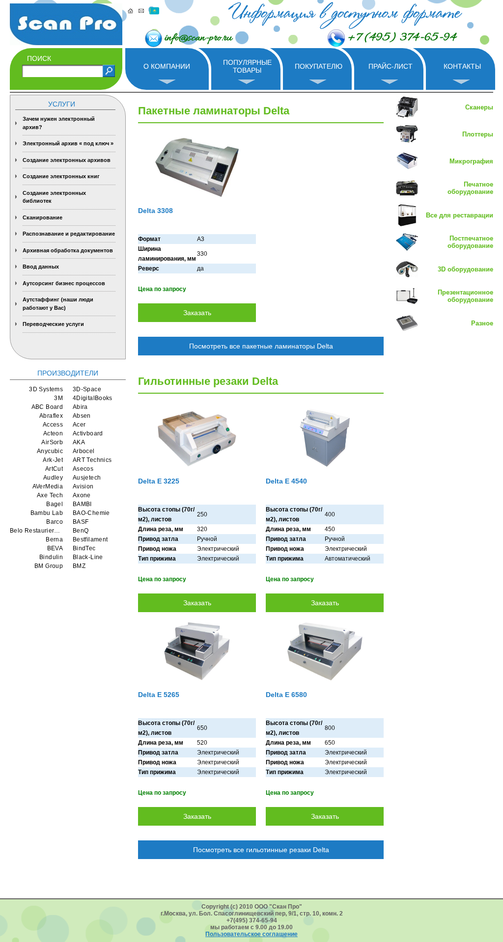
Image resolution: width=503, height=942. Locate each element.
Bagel (54, 504)
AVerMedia (47, 486)
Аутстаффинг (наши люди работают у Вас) (58, 303)
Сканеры (479, 107)
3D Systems (46, 389)
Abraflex (51, 415)
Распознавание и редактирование (69, 234)
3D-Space (87, 389)
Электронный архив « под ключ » (68, 143)
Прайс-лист (390, 66)
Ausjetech (87, 477)
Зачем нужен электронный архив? (59, 123)
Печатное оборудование (470, 188)
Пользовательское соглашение (251, 934)
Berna (54, 539)
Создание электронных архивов (67, 160)
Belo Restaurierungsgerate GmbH (36, 530)
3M (58, 398)
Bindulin (51, 557)
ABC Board (47, 407)
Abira (80, 407)
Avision (83, 486)
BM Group (48, 566)
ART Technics (92, 460)
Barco (54, 521)
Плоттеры (477, 134)
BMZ (79, 566)
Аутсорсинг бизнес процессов (64, 283)
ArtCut (54, 468)
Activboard (88, 433)
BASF (80, 521)
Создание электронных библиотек (54, 197)
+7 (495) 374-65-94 (401, 37)
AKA (79, 442)
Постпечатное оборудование (470, 242)
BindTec (84, 548)
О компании (166, 66)
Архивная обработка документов (68, 250)
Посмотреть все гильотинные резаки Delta (261, 850)
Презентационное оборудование (465, 296)
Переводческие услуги (53, 324)
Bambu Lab (46, 513)
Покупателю (318, 66)
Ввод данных (41, 266)
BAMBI (82, 504)
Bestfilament (90, 539)
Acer (79, 424)
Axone (82, 495)
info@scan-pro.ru (198, 38)
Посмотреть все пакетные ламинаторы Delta (261, 346)
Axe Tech (50, 495)
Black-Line (88, 557)
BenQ (80, 530)
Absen (82, 415)
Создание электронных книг (61, 176)
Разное (482, 323)
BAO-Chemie (91, 513)
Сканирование (42, 217)
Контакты (462, 66)
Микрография (471, 161)
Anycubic (50, 451)
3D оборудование (465, 269)
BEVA (55, 548)
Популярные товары (247, 66)
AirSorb (52, 442)
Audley (53, 477)
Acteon (53, 433)
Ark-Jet (53, 460)
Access (53, 424)
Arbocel (84, 451)
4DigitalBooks (92, 398)
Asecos (83, 468)
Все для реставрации (459, 215)
